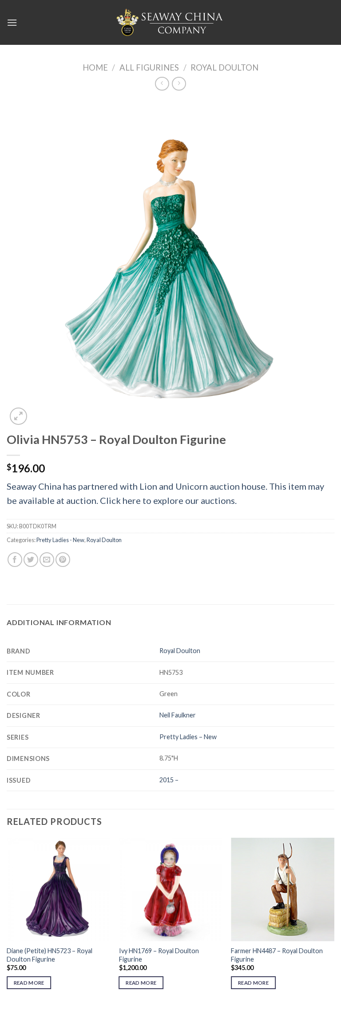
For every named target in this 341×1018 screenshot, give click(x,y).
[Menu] (12, 22)
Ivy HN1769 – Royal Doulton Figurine (159, 955)
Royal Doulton (224, 67)
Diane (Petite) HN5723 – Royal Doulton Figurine (49, 955)
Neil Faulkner (177, 715)
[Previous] (7, 921)
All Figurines (149, 67)
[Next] (334, 921)
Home (95, 67)
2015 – (168, 780)
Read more (29, 983)
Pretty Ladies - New (60, 539)
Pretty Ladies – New (188, 737)
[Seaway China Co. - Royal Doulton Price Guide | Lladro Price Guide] (170, 22)
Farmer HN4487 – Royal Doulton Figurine (277, 955)
